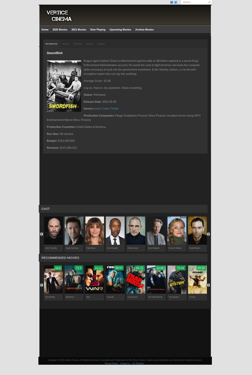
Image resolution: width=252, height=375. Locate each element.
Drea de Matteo (175, 248)
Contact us (125, 363)
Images (89, 44)
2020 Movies (60, 29)
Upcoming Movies (120, 29)
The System (174, 297)
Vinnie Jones (133, 248)
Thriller (114, 108)
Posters (78, 44)
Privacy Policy (111, 363)
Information (51, 44)
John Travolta (51, 248)
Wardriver (70, 297)
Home (45, 29)
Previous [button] (41, 234)
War (88, 297)
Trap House (132, 297)
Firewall (110, 297)
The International (155, 297)
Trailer (65, 44)
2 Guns (192, 297)
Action (97, 108)
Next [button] (208, 234)
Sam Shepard (153, 248)
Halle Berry (91, 248)
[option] (53, 234)
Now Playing (97, 29)
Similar (101, 44)
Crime (105, 108)
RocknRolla (50, 297)
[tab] (51, 44)
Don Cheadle (112, 248)
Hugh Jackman (72, 248)
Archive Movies (143, 29)
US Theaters (138, 363)
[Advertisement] (125, 333)
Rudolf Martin (194, 248)
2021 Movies (78, 29)
